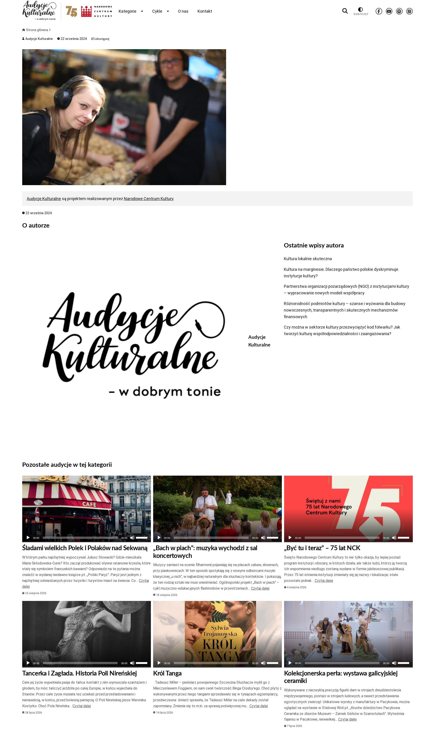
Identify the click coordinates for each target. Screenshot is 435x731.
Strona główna (37, 30)
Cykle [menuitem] (157, 11)
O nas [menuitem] (183, 11)
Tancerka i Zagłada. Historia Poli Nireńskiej (79, 673)
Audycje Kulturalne (38, 39)
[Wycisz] (132, 537)
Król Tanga (167, 673)
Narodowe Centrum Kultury (148, 198)
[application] (86, 537)
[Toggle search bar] (345, 11)
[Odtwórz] (28, 537)
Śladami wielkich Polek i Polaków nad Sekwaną (84, 548)
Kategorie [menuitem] (127, 11)
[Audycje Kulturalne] (132, 345)
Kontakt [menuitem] (205, 11)
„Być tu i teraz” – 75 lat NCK (322, 548)
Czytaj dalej (260, 588)
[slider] (142, 537)
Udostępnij (101, 39)
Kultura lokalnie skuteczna (308, 258)
